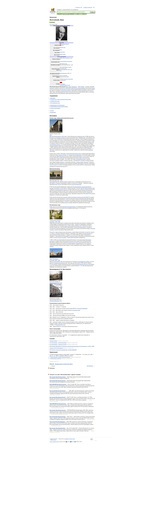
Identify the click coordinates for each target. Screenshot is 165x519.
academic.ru (53, 13)
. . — (58, 342)
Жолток (53, 365)
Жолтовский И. (90, 365)
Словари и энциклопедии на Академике (67, 9)
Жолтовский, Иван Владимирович (57, 428)
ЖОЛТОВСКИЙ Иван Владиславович (58, 384)
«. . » (74, 346)
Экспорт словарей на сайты (54, 441)
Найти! (92, 12)
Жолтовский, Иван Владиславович (58, 376)
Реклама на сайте (72, 438)
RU (93, 7)
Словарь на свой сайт (87, 7)
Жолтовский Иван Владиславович (57, 380)
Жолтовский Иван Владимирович (57, 421)
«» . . (56, 348)
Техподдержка (66, 438)
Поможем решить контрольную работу (64, 364)
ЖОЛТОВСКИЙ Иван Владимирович (58, 403)
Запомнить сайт (79, 7)
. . (62, 68)
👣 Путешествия (53, 439)
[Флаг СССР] (60, 45)
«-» (61, 237)
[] (88, 161)
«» (53, 340)
